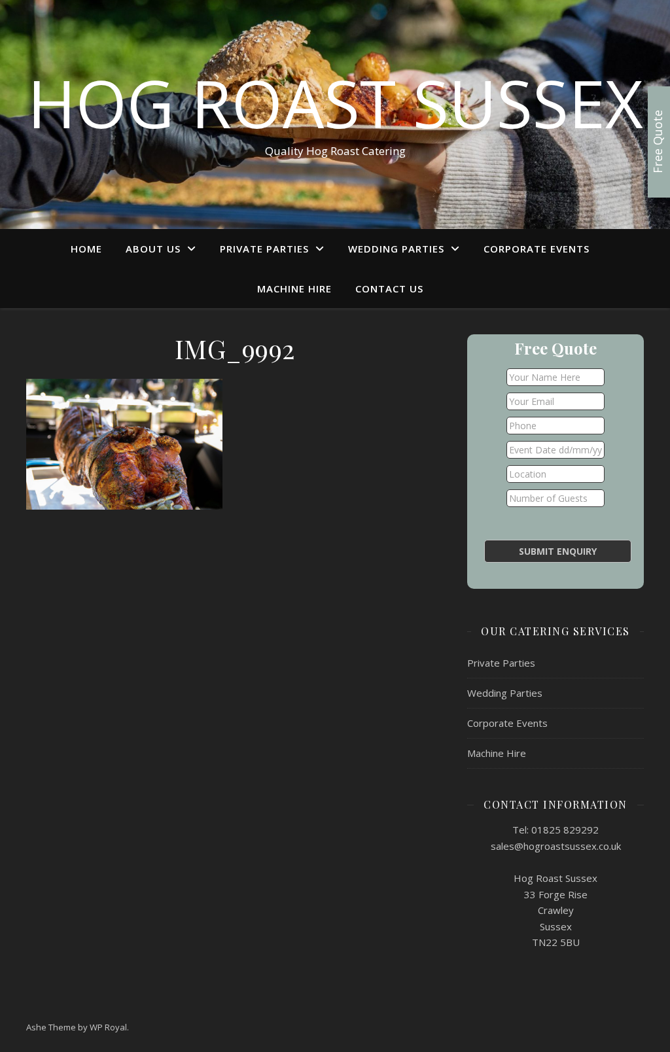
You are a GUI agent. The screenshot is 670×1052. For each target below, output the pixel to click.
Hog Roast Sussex (335, 102)
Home (86, 248)
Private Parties (264, 248)
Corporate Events (537, 248)
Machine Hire (294, 288)
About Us (153, 248)
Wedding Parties (396, 248)
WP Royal (108, 1027)
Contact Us (389, 288)
